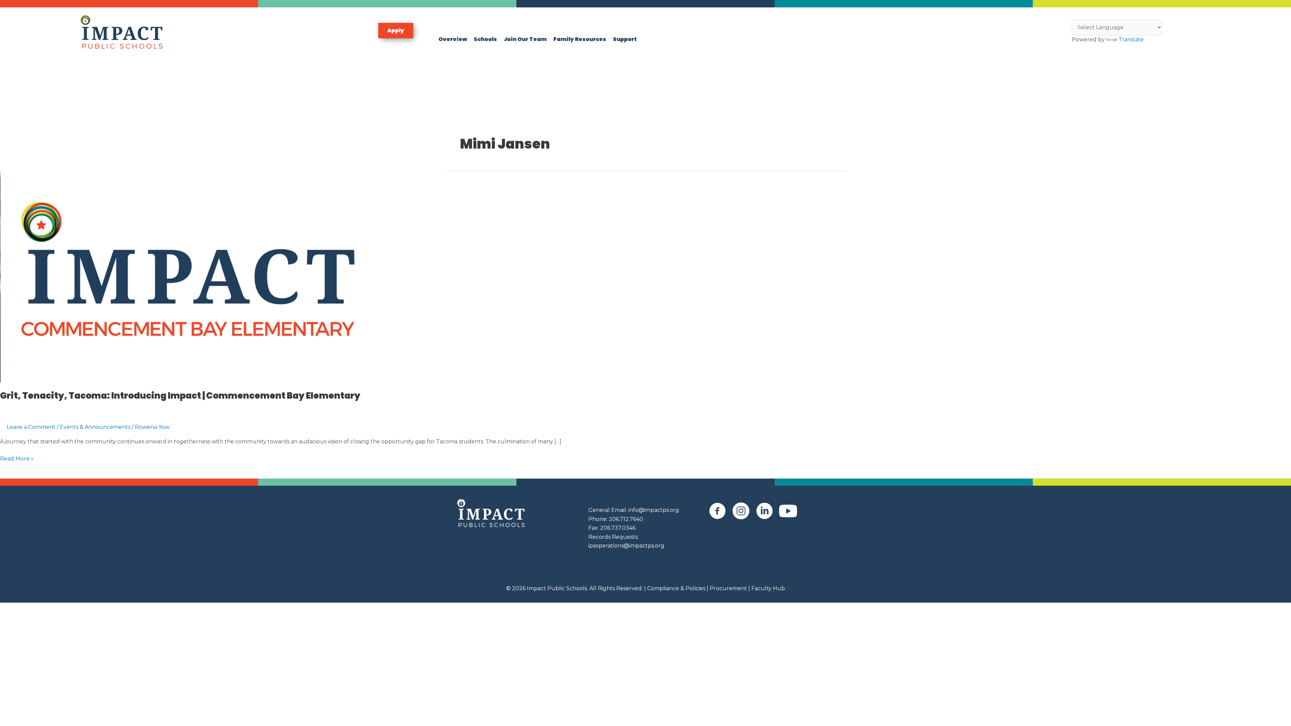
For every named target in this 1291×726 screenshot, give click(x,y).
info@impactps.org (653, 510)
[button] (395, 30)
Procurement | (730, 588)
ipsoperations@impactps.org (626, 545)
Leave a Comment (31, 427)
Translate (1131, 39)
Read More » (17, 459)
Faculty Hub (767, 588)
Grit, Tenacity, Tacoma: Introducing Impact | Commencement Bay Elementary (180, 396)
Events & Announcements (95, 427)
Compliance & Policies (676, 588)
